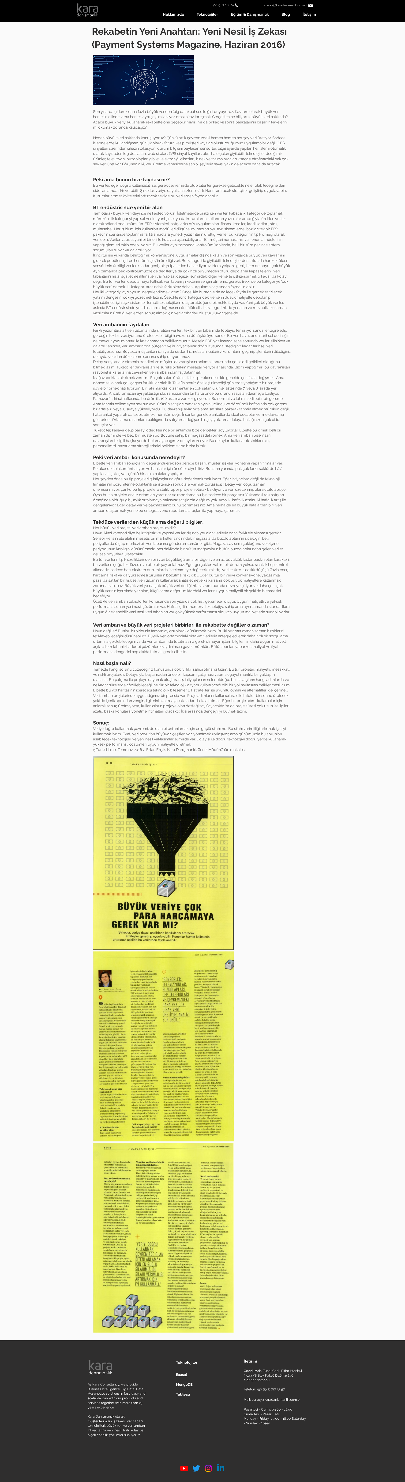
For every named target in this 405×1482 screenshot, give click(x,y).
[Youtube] (184, 1468)
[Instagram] (208, 1468)
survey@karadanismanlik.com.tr (276, 1399)
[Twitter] (196, 1468)
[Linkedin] (220, 1468)
